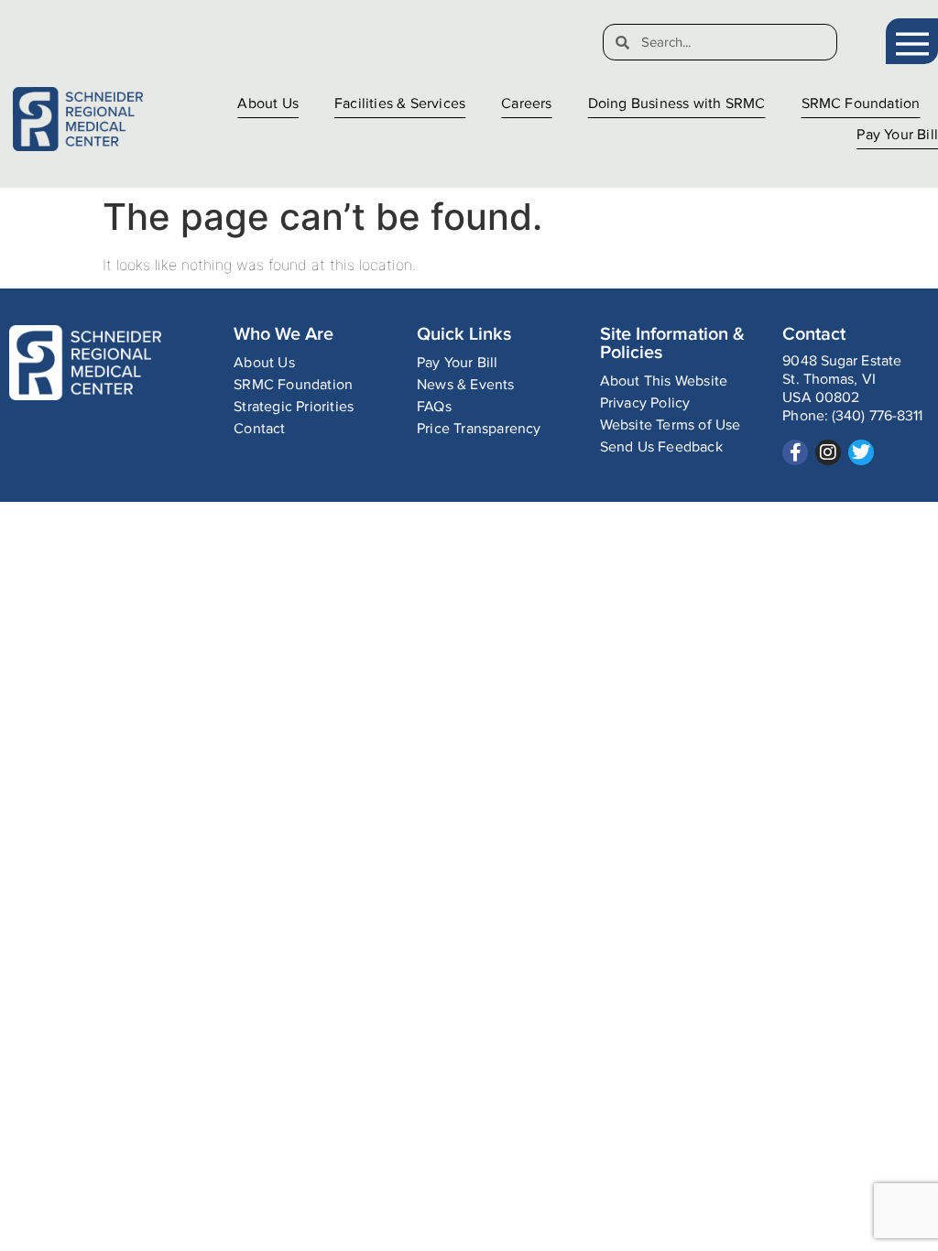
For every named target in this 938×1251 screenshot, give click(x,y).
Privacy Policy (645, 403)
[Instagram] (828, 452)
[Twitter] (861, 452)
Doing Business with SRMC (677, 104)
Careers (526, 104)
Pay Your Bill (897, 135)
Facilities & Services (399, 104)
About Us (268, 104)
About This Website (664, 381)
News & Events (466, 385)
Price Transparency (479, 429)
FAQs (434, 407)
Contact (259, 429)
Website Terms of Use (670, 425)
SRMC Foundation (861, 104)
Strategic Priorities (294, 407)
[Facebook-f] (795, 452)
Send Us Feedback (661, 447)
